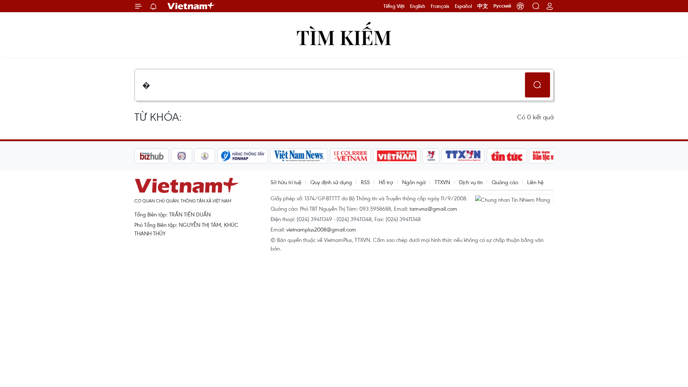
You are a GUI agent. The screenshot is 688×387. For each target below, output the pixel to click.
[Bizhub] (151, 155)
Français (440, 6)
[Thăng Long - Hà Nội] (520, 6)
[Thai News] (205, 155)
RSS (365, 182)
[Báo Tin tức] (507, 155)
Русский (502, 6)
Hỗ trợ (386, 182)
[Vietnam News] (299, 155)
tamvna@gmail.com (433, 208)
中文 (482, 6)
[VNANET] (463, 155)
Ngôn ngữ (414, 182)
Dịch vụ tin (471, 182)
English (417, 6)
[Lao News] (181, 155)
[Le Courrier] (350, 155)
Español (463, 6)
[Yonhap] (243, 155)
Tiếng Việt (394, 6)
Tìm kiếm (344, 36)
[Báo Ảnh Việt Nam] (397, 155)
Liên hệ (535, 182)
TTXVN (442, 182)
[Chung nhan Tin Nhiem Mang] (514, 199)
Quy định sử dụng (331, 182)
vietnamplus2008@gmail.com (321, 229)
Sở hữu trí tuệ (286, 182)
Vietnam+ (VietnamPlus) (191, 6)
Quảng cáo (505, 182)
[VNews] (431, 155)
